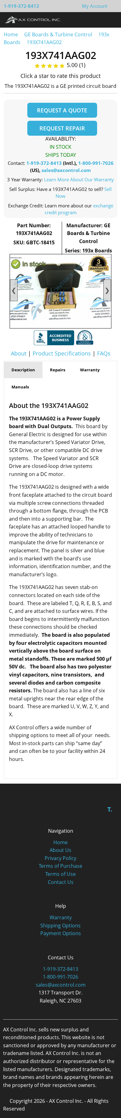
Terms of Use (60, 874)
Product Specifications (62, 353)
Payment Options (60, 933)
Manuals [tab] (20, 387)
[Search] (98, 19)
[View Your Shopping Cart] (112, 6)
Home (11, 34)
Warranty (61, 917)
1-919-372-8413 (21, 6)
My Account (94, 6)
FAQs (103, 353)
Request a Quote (62, 110)
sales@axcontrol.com (66, 170)
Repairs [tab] (57, 370)
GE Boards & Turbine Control (58, 34)
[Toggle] (110, 19)
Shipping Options (60, 925)
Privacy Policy (60, 858)
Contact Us (61, 882)
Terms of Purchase (60, 865)
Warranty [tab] (90, 370)
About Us (60, 850)
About (18, 353)
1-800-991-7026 (96, 163)
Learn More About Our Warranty (79, 179)
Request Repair (62, 128)
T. (109, 809)
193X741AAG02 (44, 42)
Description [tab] (23, 370)
